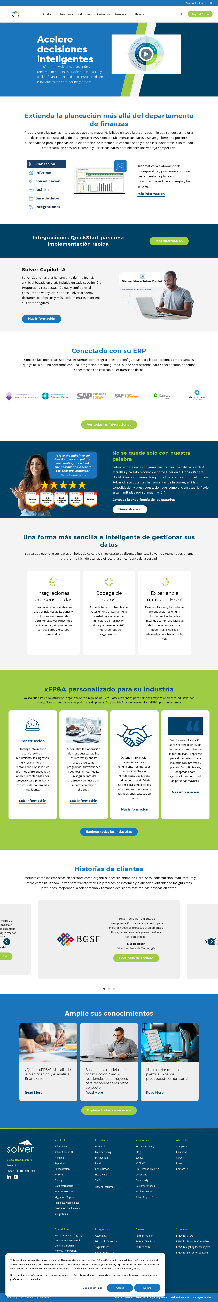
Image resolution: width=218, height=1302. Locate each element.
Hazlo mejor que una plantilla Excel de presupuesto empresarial (167, 1074)
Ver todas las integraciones (109, 424)
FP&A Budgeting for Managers (193, 1247)
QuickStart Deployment (67, 1208)
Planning (59, 1157)
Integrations (61, 1214)
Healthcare (101, 1174)
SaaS (97, 1180)
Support (191, 3)
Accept (120, 1287)
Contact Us (182, 1169)
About (138, 14)
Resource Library (145, 1146)
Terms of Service (123, 1297)
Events (139, 1157)
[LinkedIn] (9, 1177)
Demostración (129, 509)
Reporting (59, 1163)
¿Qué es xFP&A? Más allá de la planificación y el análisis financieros (48, 1074)
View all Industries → (106, 1186)
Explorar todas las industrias (109, 832)
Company (181, 1146)
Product (48, 14)
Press (179, 1163)
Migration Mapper (64, 1197)
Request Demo (200, 14)
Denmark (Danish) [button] (64, 1245)
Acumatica (101, 1235)
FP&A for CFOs (184, 1235)
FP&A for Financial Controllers (192, 1241)
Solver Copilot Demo (147, 1197)
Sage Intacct (102, 1247)
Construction (102, 1169)
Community (142, 1180)
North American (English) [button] (68, 1235)
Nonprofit (100, 1146)
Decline (147, 1287)
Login (202, 3)
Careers (180, 1157)
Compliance (160, 1297)
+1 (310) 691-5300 (25, 1171)
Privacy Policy (143, 1297)
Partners (102, 14)
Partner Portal (143, 1247)
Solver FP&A (61, 1146)
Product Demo (144, 1191)
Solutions (65, 14)
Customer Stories (145, 1185)
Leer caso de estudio (136, 958)
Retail (98, 1163)
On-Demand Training (147, 1169)
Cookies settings (92, 1287)
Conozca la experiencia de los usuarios (143, 500)
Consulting (141, 1174)
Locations (181, 1152)
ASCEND (140, 1163)
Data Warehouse (63, 1185)
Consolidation (62, 1169)
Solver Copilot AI (63, 1152)
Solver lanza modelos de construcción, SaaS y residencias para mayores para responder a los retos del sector (106, 1079)
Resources (121, 14)
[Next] (211, 941)
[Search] (182, 14)
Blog (138, 1152)
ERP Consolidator (64, 1191)
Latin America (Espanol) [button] (67, 1240)
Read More (33, 1093)
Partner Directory (145, 1241)
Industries (84, 14)
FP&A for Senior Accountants (192, 1252)
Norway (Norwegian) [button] (65, 1250)
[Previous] (6, 941)
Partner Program (145, 1235)
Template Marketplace (66, 1202)
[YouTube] (16, 1177)
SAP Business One (105, 1252)
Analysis (58, 1174)
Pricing (58, 1180)
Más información (151, 194)
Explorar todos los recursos (109, 1110)
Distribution (101, 1157)
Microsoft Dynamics (106, 1241)
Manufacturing (103, 1152)
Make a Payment (180, 1297)
